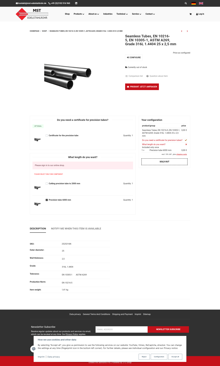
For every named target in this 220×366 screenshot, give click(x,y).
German (193, 3)
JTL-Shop (127, 362)
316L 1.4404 (67, 267)
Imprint (41, 356)
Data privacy (53, 356)
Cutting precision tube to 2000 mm (64, 183)
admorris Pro (104, 362)
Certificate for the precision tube (63, 135)
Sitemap (147, 314)
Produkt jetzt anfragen (143, 86)
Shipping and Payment (122, 314)
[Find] (186, 3)
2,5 (63, 259)
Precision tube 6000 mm (60, 200)
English (201, 3)
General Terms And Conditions (96, 314)
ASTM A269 (81, 275)
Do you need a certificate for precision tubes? (162, 140)
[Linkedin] (76, 3)
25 (63, 251)
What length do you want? (154, 144)
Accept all (175, 357)
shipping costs (181, 154)
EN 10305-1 (67, 275)
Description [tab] (38, 228)
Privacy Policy (72, 334)
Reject (144, 357)
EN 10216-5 (67, 283)
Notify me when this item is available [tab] (76, 228)
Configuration (159, 357)
